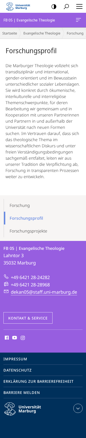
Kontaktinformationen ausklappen (78, 408)
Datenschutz (17, 370)
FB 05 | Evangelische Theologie (79, 20)
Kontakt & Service (28, 318)
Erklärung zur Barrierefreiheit (38, 381)
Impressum (15, 358)
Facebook (6, 338)
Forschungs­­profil (26, 218)
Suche (66, 6)
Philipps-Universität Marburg (30, 416)
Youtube (14, 338)
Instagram (23, 338)
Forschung (20, 205)
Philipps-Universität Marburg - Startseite (19, 6)
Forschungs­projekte (28, 231)
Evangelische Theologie (41, 33)
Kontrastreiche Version (54, 6)
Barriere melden (21, 392)
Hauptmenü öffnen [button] (79, 6)
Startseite (9, 33)
